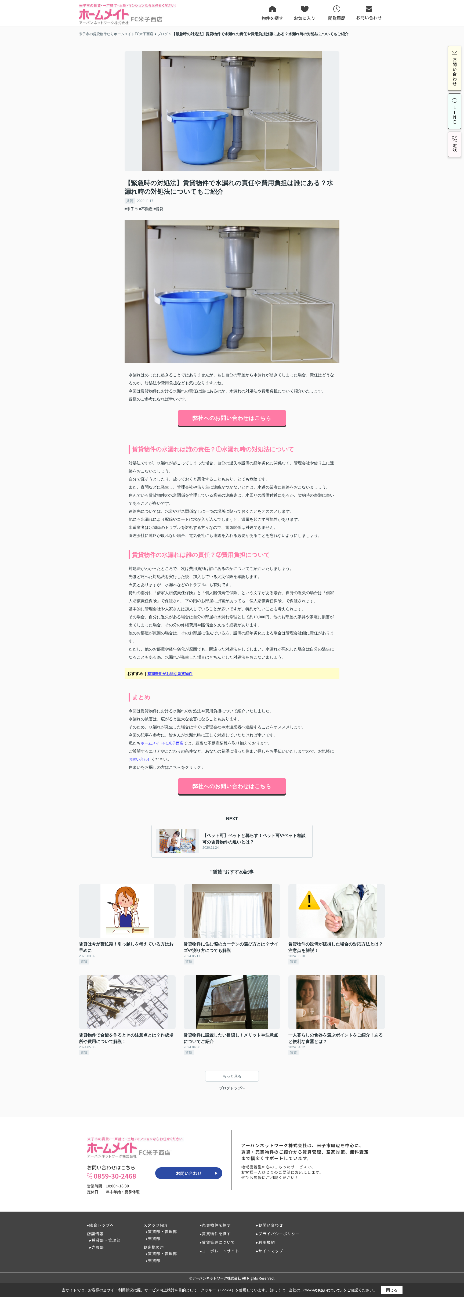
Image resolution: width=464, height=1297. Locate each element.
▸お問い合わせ (269, 1225)
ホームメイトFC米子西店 (162, 743)
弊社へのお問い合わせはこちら (232, 418)
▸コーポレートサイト (219, 1250)
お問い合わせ (140, 759)
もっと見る (232, 1076)
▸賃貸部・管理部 (105, 1240)
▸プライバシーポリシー (278, 1233)
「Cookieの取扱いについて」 (321, 1290)
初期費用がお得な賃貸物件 (170, 673)
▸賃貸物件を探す (215, 1233)
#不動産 (146, 209)
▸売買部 (96, 1247)
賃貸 (129, 201)
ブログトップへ (232, 1088)
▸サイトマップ (269, 1250)
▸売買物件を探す (215, 1225)
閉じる (391, 1290)
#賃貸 (158, 209)
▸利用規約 (265, 1242)
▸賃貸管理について (217, 1242)
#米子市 (131, 209)
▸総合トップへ (100, 1225)
